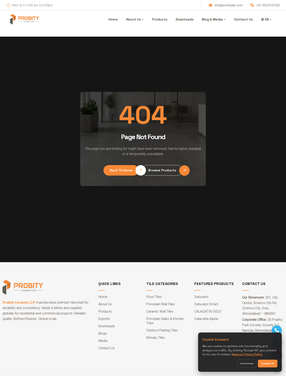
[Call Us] (277, 330)
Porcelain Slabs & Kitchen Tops (165, 321)
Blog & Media (212, 19)
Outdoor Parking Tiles (162, 330)
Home (113, 19)
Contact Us (243, 19)
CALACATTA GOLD (207, 311)
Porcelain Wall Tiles (160, 304)
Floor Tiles (154, 297)
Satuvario (201, 297)
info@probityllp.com (228, 5)
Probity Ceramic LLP (19, 302)
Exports (104, 319)
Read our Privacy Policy (247, 354)
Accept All (267, 363)
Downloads (184, 19)
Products (159, 19)
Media (102, 341)
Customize (247, 363)
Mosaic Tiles (155, 338)
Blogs (102, 333)
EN (267, 19)
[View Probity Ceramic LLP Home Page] (24, 19)
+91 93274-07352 (268, 5)
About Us (133, 19)
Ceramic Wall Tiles (159, 311)
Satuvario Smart (206, 304)
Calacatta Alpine (206, 319)
